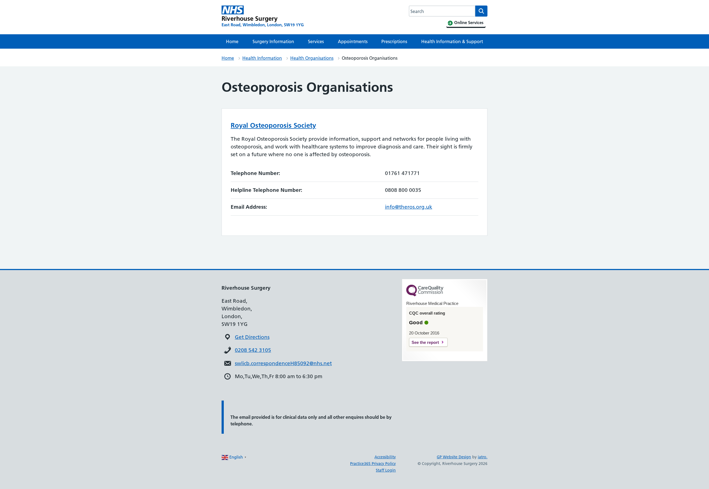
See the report (425, 342)
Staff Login (386, 470)
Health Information (262, 58)
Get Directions (252, 337)
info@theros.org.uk (408, 207)
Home (232, 41)
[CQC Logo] (424, 295)
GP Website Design (454, 456)
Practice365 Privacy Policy (373, 463)
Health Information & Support (452, 41)
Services (316, 41)
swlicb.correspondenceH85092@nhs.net (283, 363)
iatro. (482, 456)
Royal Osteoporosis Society (273, 125)
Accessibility (385, 456)
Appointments (353, 41)
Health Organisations (311, 58)
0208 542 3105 (253, 350)
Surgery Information (273, 41)
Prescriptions (394, 41)
